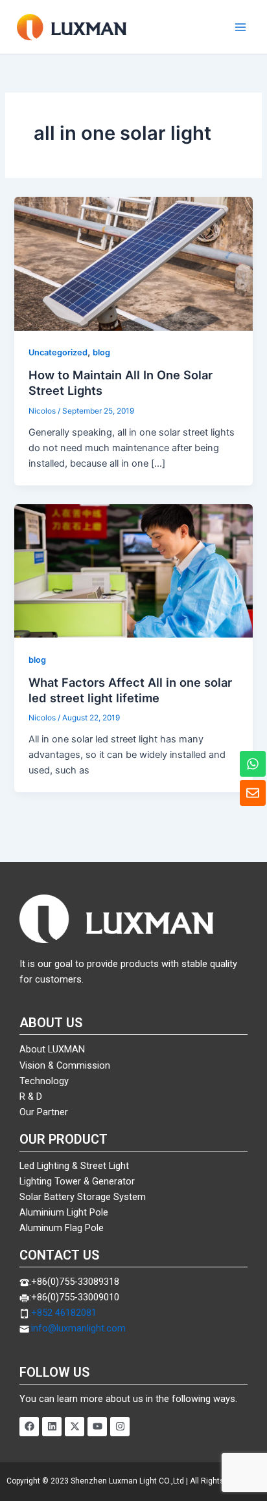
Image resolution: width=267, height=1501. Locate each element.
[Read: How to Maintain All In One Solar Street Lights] (133, 263)
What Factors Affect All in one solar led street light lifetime (130, 690)
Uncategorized (58, 352)
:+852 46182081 (63, 1312)
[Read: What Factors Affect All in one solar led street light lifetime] (133, 570)
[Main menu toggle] (240, 27)
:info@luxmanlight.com (77, 1328)
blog (101, 352)
